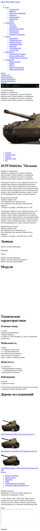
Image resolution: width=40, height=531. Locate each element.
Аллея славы (14, 50)
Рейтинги (12, 15)
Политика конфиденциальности (16, 485)
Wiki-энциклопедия (16, 69)
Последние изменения (17, 13)
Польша (8, 157)
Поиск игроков (14, 62)
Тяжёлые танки (10, 158)
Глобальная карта (15, 40)
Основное (13, 27)
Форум (11, 64)
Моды (11, 21)
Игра (7, 7)
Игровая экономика (16, 29)
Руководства (9, 23)
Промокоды (13, 19)
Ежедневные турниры (17, 54)
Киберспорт (9, 52)
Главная (8, 153)
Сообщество (9, 60)
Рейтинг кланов (15, 42)
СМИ (7, 481)
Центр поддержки (11, 476)
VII (6, 160)
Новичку (12, 25)
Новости (12, 11)
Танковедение (14, 17)
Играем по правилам (17, 34)
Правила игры (10, 478)
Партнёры (8, 479)
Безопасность (14, 31)
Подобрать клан (15, 48)
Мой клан (13, 46)
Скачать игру (14, 9)
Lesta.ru (17, 2)
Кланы (7, 36)
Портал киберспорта (16, 56)
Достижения (13, 33)
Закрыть (4, 529)
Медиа (11, 65)
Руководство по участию (18, 58)
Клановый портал (15, 44)
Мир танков (10, 2)
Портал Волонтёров (16, 67)
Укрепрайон (13, 38)
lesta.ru (3, 472)
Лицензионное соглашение (15, 483)
